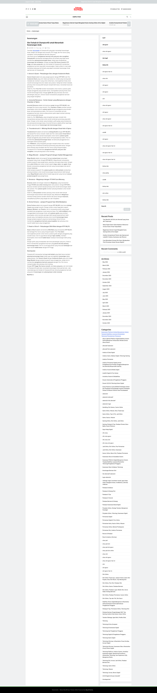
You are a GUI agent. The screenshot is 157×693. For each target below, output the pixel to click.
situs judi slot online (108, 550)
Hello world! (122, 252)
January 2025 (106, 313)
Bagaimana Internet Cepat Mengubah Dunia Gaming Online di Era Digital (63, 23)
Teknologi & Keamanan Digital (111, 627)
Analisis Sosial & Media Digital (111, 369)
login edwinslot (107, 477)
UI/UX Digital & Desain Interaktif (111, 676)
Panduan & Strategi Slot (109, 491)
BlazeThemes (89, 690)
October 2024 (106, 323)
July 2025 (105, 292)
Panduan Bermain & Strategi (110, 501)
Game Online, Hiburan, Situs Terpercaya (113, 410)
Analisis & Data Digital (109, 352)
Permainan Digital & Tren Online (111, 520)
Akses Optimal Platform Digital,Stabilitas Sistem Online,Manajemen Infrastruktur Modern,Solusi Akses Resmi (116, 340)
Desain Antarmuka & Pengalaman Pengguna (114, 380)
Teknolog (105, 621)
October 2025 (106, 282)
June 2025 (105, 296)
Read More (30, 274)
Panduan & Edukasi (108, 487)
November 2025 (107, 279)
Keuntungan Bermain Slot (109, 470)
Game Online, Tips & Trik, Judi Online (112, 414)
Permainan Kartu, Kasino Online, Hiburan (113, 523)
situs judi (105, 540)
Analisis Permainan (108, 359)
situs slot (105, 78)
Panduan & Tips (107, 494)
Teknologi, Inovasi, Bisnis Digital (111, 672)
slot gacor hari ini (107, 71)
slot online (105, 193)
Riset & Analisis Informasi (110, 537)
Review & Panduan (107, 533)
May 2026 (105, 262)
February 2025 (106, 309)
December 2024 (107, 316)
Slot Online (106, 574)
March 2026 (106, 265)
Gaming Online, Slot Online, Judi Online (113, 421)
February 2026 (106, 269)
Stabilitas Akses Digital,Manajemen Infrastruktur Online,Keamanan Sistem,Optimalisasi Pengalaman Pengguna (116, 603)
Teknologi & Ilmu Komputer (110, 624)
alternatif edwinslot (108, 345)
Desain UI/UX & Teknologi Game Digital (113, 383)
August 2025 (106, 289)
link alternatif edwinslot (109, 474)
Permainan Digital (107, 516)
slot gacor (105, 85)
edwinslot (105, 394)
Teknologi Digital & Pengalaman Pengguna (114, 634)
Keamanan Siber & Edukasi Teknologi (113, 467)
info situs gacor (107, 436)
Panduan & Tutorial (108, 498)
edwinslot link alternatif (109, 400)
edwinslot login (107, 404)
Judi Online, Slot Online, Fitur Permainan (113, 446)
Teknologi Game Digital (109, 638)
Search (103, 206)
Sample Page (77, 17)
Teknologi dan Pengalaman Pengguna (113, 631)
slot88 (104, 132)
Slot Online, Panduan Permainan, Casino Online (115, 595)
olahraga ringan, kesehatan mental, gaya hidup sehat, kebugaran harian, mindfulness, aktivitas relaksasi (115, 482)
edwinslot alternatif (108, 397)
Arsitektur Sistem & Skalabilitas (111, 376)
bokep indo (106, 166)
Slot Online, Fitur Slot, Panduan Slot (112, 583)
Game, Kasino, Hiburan (109, 417)
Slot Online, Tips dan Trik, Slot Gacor (112, 598)
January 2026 (106, 272)
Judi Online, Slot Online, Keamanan (112, 450)
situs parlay (106, 173)
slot (104, 98)
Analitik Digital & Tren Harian (110, 373)
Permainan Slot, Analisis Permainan (112, 530)
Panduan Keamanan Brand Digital (112, 504)
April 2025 (105, 302)
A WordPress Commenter (110, 252)
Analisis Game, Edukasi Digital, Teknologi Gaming (116, 356)
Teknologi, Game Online (109, 666)
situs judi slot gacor (108, 547)
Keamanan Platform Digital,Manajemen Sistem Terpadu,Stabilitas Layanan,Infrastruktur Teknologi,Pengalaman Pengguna (115, 334)
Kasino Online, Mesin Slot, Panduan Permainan (115, 453)
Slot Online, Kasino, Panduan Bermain (113, 586)
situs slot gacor (107, 51)
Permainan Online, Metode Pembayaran (113, 527)
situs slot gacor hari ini (109, 146)
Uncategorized (106, 679)
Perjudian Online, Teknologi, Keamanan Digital (115, 513)
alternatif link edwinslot (109, 349)
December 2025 (107, 275)
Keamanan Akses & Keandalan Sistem (113, 456)
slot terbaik (36, 50)
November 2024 (107, 319)
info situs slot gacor (108, 443)
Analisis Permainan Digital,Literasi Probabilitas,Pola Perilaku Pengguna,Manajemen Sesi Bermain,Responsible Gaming (116, 364)
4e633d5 (31, 48)
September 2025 (107, 286)
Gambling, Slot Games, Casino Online (113, 407)
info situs (105, 433)
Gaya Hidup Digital (108, 429)
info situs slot (106, 439)
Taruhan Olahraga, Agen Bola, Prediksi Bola (114, 617)
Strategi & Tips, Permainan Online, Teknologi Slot (116, 609)
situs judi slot (106, 544)
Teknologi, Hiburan (108, 669)
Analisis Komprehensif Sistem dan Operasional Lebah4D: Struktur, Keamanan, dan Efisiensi (95, 1)
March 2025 (106, 306)
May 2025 (105, 299)
